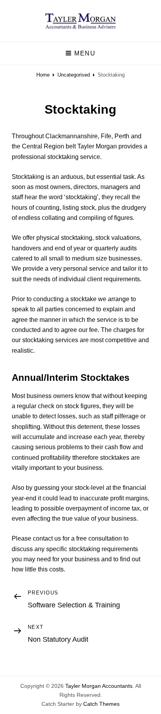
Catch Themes (101, 704)
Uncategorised (73, 75)
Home (43, 75)
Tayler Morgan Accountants (98, 686)
